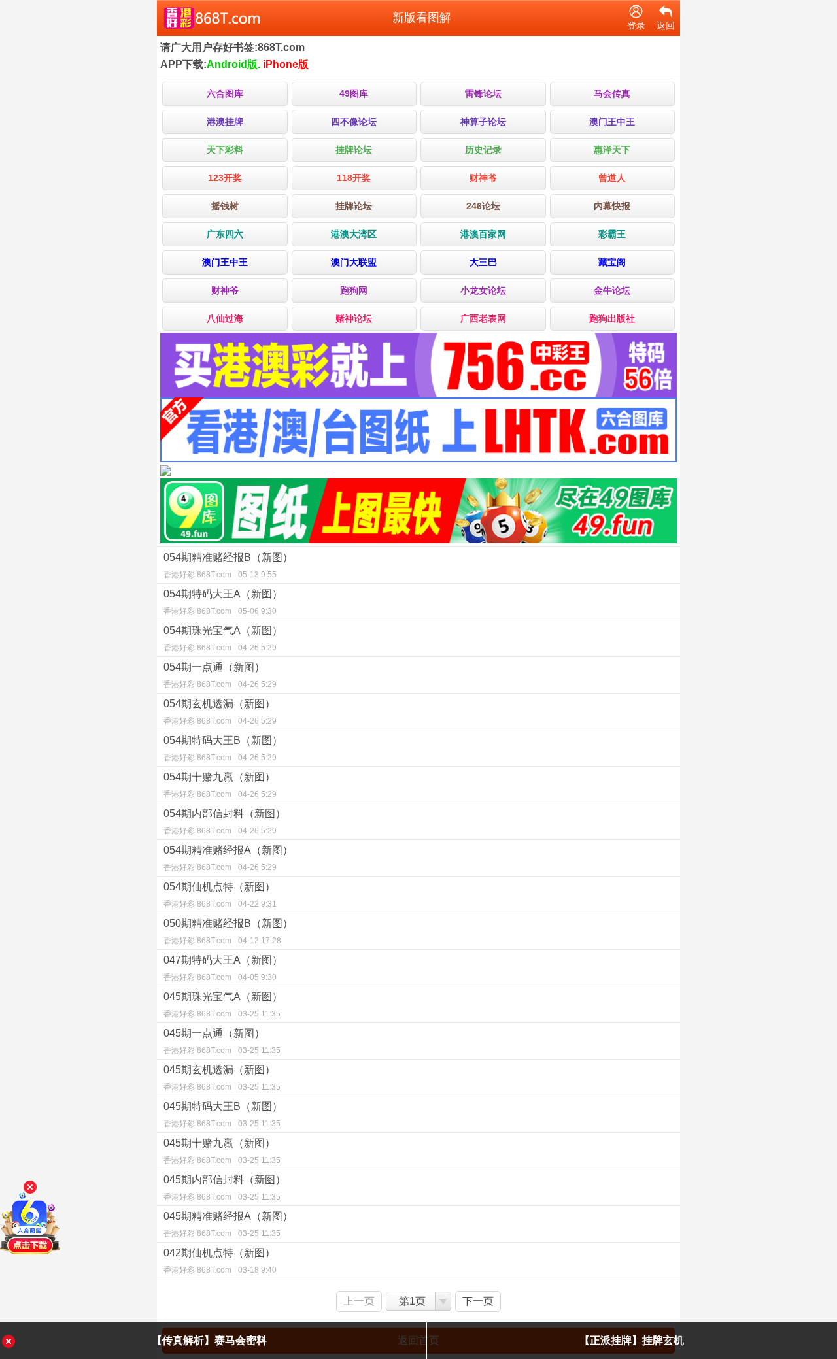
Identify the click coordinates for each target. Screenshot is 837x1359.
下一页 (478, 1301)
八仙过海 (225, 318)
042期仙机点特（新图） (220, 1261)
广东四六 (225, 234)
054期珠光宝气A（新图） (222, 638)
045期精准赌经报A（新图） (228, 1224)
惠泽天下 (612, 149)
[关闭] (30, 1187)
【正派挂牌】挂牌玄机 (631, 1340)
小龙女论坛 (483, 290)
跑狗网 (353, 290)
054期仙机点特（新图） (220, 895)
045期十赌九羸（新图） (222, 1151)
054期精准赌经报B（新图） (228, 565)
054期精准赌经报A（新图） (228, 858)
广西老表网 (483, 318)
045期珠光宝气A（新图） (222, 1004)
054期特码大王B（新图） (222, 748)
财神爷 (483, 178)
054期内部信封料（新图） (224, 821)
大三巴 (483, 262)
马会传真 (612, 93)
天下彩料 (225, 149)
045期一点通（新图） (222, 1041)
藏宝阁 (612, 262)
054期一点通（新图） (220, 675)
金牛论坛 (612, 290)
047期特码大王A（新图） (222, 968)
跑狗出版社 (612, 318)
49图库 (353, 93)
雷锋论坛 (483, 93)
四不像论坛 (354, 121)
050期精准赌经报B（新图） (228, 931)
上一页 (359, 1301)
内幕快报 (612, 206)
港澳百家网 (483, 234)
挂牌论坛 (353, 149)
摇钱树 (225, 206)
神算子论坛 (483, 121)
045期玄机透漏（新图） (222, 1078)
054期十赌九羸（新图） (220, 785)
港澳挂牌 (225, 121)
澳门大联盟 (354, 262)
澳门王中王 (612, 121)
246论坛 (483, 206)
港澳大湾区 (354, 234)
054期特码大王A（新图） (222, 602)
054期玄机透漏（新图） (220, 712)
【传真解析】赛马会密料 (209, 1340)
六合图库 (225, 93)
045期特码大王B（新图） (222, 1114)
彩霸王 (612, 234)
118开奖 (354, 178)
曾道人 (612, 178)
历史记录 (483, 149)
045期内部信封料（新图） (224, 1187)
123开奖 (225, 178)
